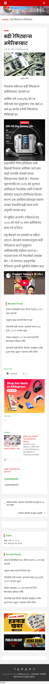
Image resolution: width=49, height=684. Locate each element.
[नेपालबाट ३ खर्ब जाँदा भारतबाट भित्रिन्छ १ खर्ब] (12, 440)
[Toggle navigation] (5, 3)
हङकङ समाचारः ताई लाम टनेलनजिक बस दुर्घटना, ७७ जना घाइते (25, 503)
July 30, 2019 (9, 49)
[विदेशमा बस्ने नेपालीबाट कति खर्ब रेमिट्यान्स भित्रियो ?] (33, 445)
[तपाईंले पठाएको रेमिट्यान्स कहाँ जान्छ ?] (12, 463)
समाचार (6, 31)
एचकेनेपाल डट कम (22, 49)
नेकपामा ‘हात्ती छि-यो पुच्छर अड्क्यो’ (30, 513)
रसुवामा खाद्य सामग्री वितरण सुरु (19, 320)
